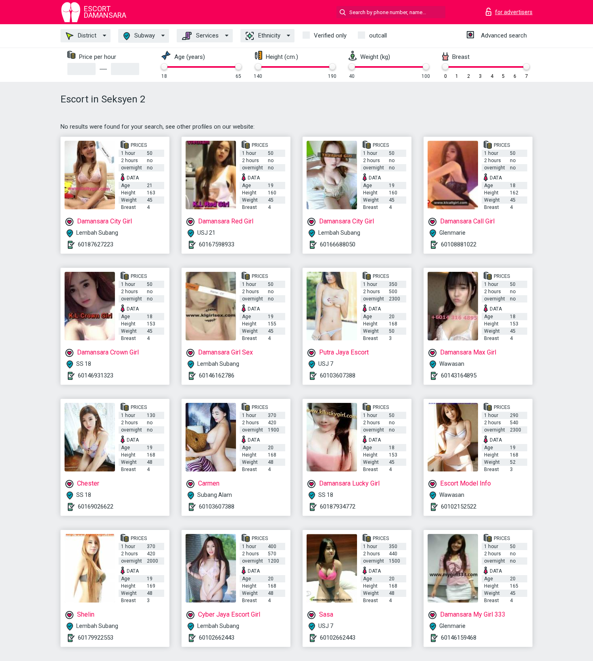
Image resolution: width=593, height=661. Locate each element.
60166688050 (337, 244)
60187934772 (337, 506)
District (86, 35)
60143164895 (458, 375)
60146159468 (458, 637)
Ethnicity (268, 35)
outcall (378, 35)
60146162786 (216, 375)
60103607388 (337, 375)
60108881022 (458, 244)
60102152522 (458, 506)
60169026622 (95, 506)
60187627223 (95, 244)
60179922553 (95, 637)
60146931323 (95, 375)
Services (206, 35)
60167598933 (216, 244)
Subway (144, 35)
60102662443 (216, 637)
